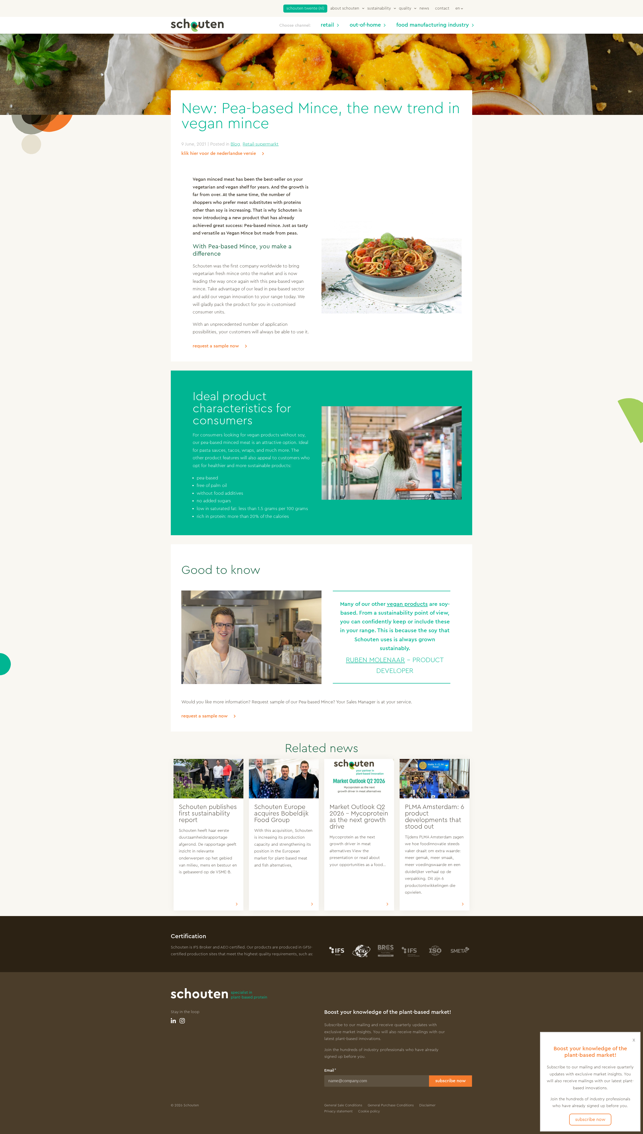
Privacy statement (338, 1111)
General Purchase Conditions (391, 1105)
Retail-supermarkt (261, 144)
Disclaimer (427, 1105)
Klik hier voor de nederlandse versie (218, 153)
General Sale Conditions (343, 1105)
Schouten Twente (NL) (305, 8)
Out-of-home (365, 25)
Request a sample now (216, 346)
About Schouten (344, 8)
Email (329, 1070)
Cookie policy (369, 1111)
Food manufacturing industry (432, 25)
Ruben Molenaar (375, 660)
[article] (209, 835)
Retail (327, 25)
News (424, 8)
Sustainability (379, 8)
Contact (442, 8)
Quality (405, 8)
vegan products (407, 604)
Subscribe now (450, 1080)
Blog (235, 144)
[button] (459, 8)
